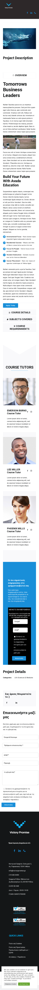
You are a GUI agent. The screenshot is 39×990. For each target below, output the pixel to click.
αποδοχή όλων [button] (24, 984)
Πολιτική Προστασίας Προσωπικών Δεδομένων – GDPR (19, 950)
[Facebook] (7, 702)
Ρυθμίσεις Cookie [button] (10, 984)
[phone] (35, 13)
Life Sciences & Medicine (23, 678)
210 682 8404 (14, 875)
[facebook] (27, 13)
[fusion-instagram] (31, 412)
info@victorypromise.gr (17, 871)
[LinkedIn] (16, 702)
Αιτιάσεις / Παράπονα (17, 957)
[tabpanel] (19, 194)
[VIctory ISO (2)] (19, 916)
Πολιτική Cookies (15, 944)
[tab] (19, 75)
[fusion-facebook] (27, 412)
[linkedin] (31, 13)
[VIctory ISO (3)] (19, 905)
